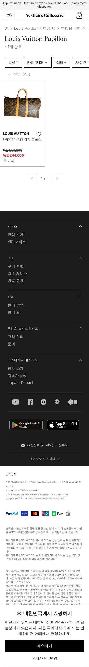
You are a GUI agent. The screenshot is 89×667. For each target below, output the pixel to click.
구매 (11, 258)
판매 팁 (14, 312)
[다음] (56, 178)
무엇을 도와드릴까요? (24, 328)
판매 (11, 297)
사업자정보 (10, 486)
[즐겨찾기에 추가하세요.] (39, 134)
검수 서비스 (18, 273)
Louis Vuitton (25, 28)
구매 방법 (16, 266)
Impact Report (20, 382)
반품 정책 (16, 280)
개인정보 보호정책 (42, 459)
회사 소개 (16, 368)
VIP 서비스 (17, 241)
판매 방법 (16, 305)
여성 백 (49, 28)
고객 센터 (16, 336)
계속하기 (44, 646)
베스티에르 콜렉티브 (23, 360)
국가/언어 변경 (44, 658)
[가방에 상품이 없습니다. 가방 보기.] (79, 15)
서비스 (12, 226)
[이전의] (32, 178)
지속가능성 (17, 375)
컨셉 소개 (16, 234)
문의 (11, 343)
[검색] (10, 15)
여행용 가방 (71, 28)
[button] (79, 15)
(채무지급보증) (35, 532)
